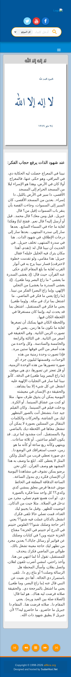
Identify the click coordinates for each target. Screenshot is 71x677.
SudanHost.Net (49, 669)
